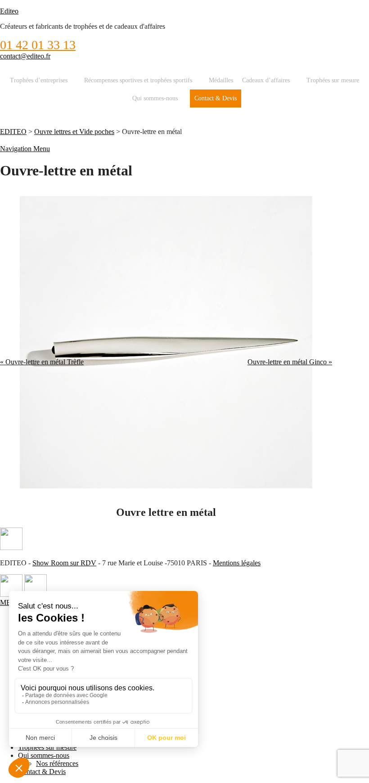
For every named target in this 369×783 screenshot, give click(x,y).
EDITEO (13, 131)
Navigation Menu (25, 148)
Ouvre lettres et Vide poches (74, 131)
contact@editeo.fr (25, 56)
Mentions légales (237, 563)
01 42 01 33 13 (38, 45)
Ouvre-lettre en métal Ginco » (290, 362)
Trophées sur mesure (332, 80)
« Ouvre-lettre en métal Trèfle (42, 362)
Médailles (221, 80)
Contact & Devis (215, 98)
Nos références (57, 763)
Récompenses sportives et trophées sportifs (138, 80)
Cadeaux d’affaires (266, 80)
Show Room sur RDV (64, 563)
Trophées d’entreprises (39, 80)
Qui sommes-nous (155, 98)
